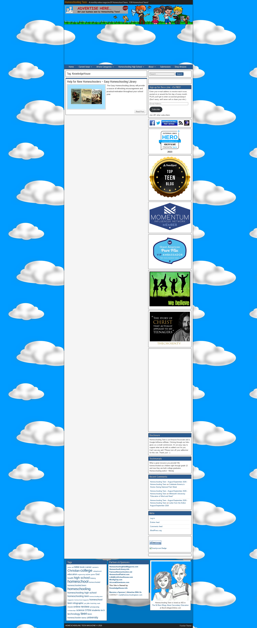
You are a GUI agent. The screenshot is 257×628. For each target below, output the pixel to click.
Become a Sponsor (117, 592)
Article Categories (104, 67)
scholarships (71, 610)
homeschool (77, 581)
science (80, 610)
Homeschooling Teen (76, 2)
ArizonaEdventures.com (119, 582)
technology (73, 613)
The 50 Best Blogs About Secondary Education (170, 605)
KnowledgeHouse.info (118, 588)
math (98, 603)
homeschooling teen (78, 596)
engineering (81, 574)
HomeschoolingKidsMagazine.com (123, 567)
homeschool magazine (81, 600)
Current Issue (84, 67)
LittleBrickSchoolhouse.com (121, 577)
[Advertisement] (128, 44)
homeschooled (94, 582)
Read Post (140, 112)
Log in (152, 518)
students (96, 610)
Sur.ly (175, 147)
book (82, 567)
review (85, 606)
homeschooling (78, 589)
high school (82, 577)
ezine (88, 574)
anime (69, 567)
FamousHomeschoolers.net (120, 572)
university (92, 617)
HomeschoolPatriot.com (119, 574)
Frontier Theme (185, 626)
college (86, 570)
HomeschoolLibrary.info (119, 569)
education (72, 574)
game (93, 574)
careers (95, 567)
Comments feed (156, 526)
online (76, 606)
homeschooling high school (82, 592)
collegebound (97, 571)
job (85, 603)
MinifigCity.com (115, 580)
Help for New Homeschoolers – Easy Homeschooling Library (101, 81)
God (97, 574)
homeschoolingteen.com (169, 141)
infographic (78, 603)
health (70, 578)
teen (84, 613)
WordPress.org (156, 530)
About (151, 67)
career (88, 567)
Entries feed (154, 522)
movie (70, 607)
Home (71, 67)
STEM (88, 610)
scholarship (94, 607)
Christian (73, 570)
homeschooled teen (76, 585)
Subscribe (156, 109)
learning (93, 603)
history (93, 578)
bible (76, 567)
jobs (88, 603)
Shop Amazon (180, 67)
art (73, 567)
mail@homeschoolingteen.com (130, 595)
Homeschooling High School (130, 67)
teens (84, 618)
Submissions (165, 67)
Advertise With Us (134, 592)
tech (103, 610)
